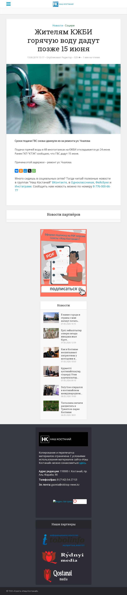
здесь (82, 463)
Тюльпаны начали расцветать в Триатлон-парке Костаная (72, 407)
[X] (29, 171)
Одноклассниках (82, 182)
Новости (58, 25)
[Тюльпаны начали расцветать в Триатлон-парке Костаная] (52, 406)
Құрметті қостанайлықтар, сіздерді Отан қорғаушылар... (71, 373)
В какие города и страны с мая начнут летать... (70, 317)
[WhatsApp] (34, 171)
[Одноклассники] (21, 171)
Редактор (67, 57)
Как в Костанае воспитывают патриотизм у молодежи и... (69, 354)
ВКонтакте (59, 182)
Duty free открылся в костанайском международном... (72, 390)
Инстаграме (23, 186)
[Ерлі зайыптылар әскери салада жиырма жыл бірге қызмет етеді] (52, 333)
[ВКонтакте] (16, 171)
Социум (69, 25)
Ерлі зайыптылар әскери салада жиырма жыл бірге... (71, 335)
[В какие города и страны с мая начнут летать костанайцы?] (52, 317)
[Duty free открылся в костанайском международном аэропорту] (52, 390)
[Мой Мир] (25, 171)
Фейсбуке (102, 182)
